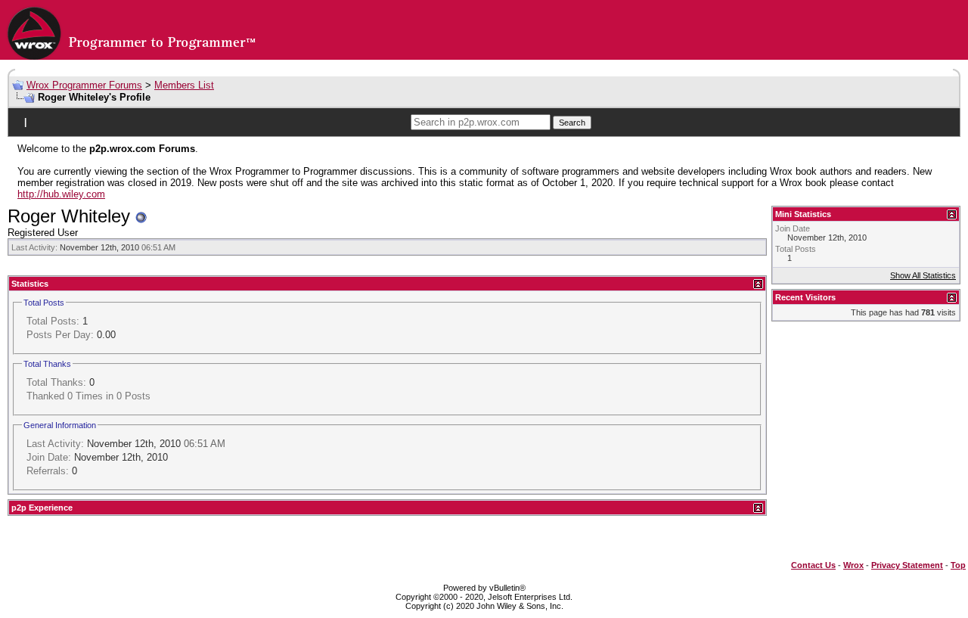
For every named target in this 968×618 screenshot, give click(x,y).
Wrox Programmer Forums (84, 85)
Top (958, 565)
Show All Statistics (923, 275)
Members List (184, 85)
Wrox (853, 565)
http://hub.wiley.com (61, 194)
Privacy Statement (907, 565)
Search (572, 122)
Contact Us (813, 565)
